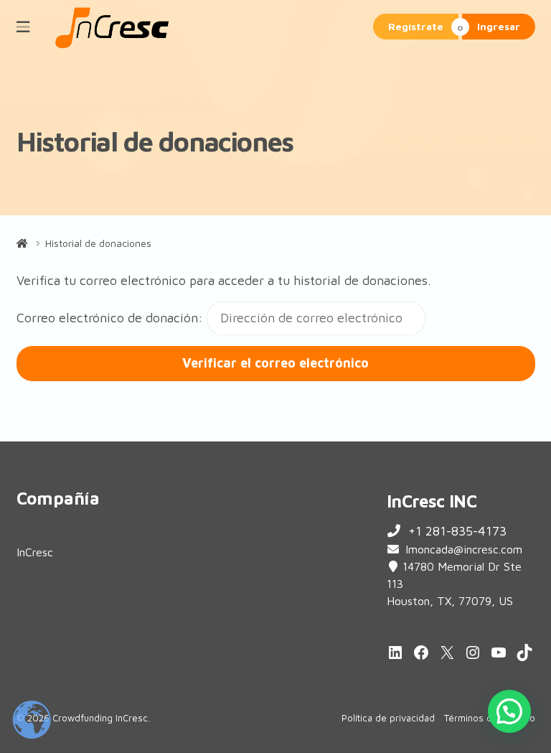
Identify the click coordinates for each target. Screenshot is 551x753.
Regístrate (415, 26)
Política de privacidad (388, 718)
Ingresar (498, 26)
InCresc (35, 552)
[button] (509, 711)
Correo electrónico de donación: (110, 317)
